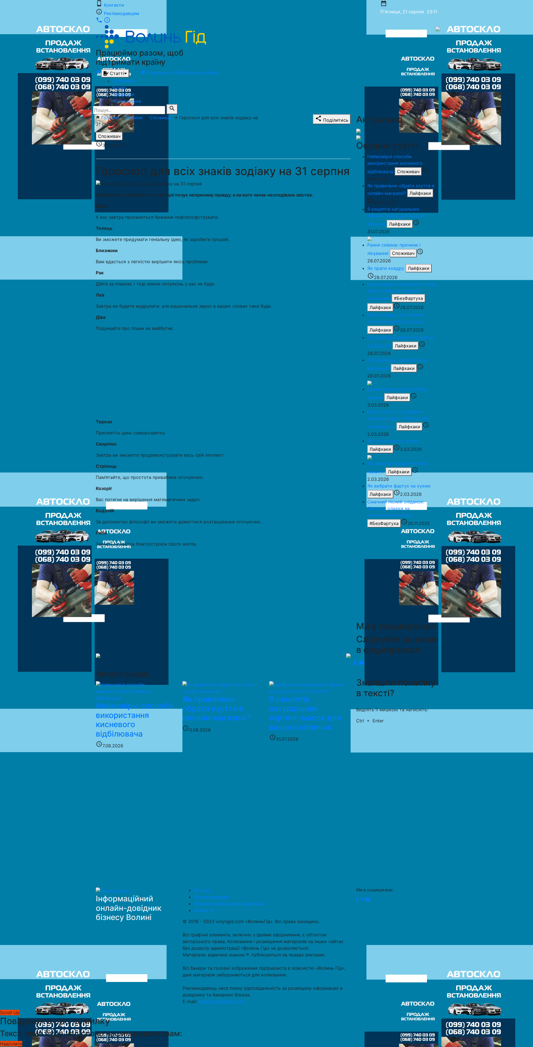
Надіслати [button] (11, 1043)
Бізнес (119, 87)
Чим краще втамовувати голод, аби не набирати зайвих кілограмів (402, 291)
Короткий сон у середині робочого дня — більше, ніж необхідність (398, 419)
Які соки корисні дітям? (393, 441)
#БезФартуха (408, 298)
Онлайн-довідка (200, 72)
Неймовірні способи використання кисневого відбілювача (395, 164)
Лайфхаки (123, 94)
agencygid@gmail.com (222, 1001)
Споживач (123, 81)
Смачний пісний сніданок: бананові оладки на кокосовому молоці (395, 508)
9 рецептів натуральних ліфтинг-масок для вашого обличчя (396, 216)
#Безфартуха (126, 101)
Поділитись (331, 119)
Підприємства (161, 72)
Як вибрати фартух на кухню (399, 486)
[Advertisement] (223, 375)
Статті (116, 73)
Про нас (203, 890)
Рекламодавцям (121, 13)
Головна (110, 117)
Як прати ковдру (385, 268)
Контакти (114, 5)
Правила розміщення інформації (229, 903)
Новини (134, 117)
